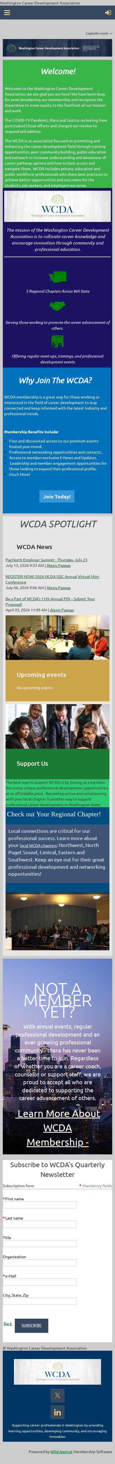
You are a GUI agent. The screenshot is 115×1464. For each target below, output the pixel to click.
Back (8, 1323)
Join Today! (57, 496)
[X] (57, 1395)
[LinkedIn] (57, 1412)
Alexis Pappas (59, 565)
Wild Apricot (62, 1451)
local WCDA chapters (38, 845)
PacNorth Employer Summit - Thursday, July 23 (46, 559)
